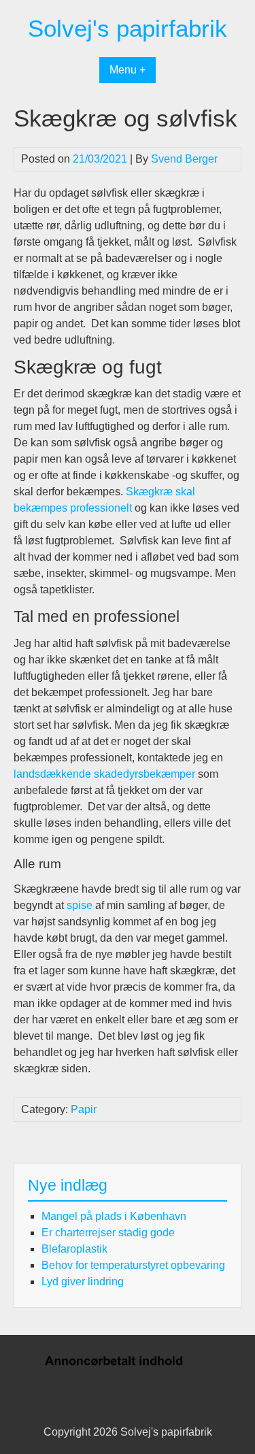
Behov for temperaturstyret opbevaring (133, 1265)
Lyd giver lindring (82, 1281)
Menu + (127, 70)
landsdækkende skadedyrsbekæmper (104, 774)
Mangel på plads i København (113, 1216)
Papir (84, 1109)
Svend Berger (184, 159)
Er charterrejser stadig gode (108, 1232)
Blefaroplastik (74, 1249)
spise (79, 905)
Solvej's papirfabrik (127, 28)
